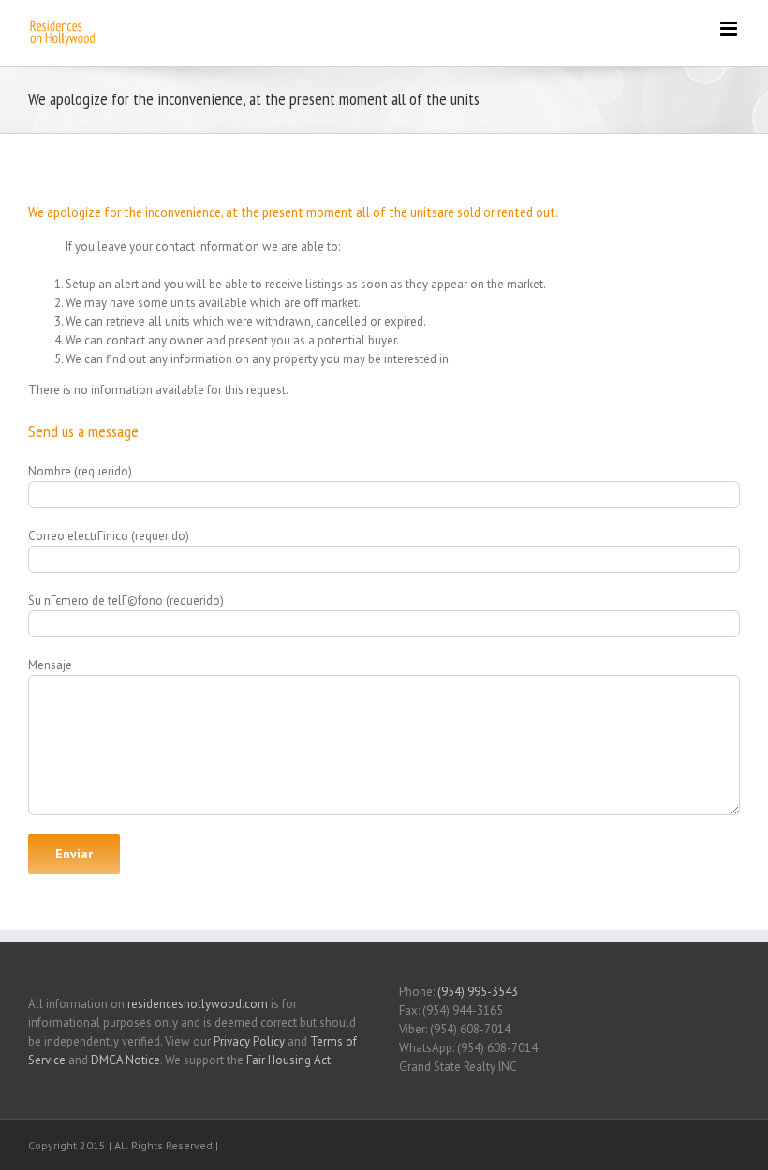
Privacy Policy (249, 1041)
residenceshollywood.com (197, 1004)
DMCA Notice (125, 1060)
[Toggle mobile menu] (730, 28)
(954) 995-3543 (477, 992)
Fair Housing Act (288, 1060)
